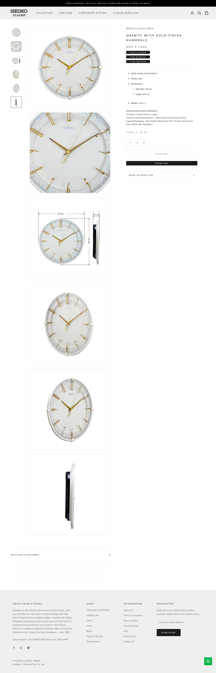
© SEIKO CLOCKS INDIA (26, 661)
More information (141, 175)
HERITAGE (65, 13)
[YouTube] (28, 647)
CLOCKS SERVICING (126, 13)
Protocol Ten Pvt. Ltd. (34, 664)
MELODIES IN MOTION (98, 610)
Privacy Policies (131, 625)
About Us (128, 610)
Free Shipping (138, 57)
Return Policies (130, 620)
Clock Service (129, 636)
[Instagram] (21, 647)
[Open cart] (206, 13)
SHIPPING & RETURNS (25, 555)
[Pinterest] (145, 132)
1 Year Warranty (138, 61)
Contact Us (128, 641)
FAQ (125, 631)
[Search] (199, 13)
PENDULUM (92, 615)
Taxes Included (138, 52)
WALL (89, 625)
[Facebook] (137, 132)
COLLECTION (44, 13)
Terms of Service (94, 636)
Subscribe (168, 632)
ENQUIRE (161, 163)
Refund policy (93, 641)
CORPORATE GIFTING (93, 13)
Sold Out (161, 154)
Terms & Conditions (133, 615)
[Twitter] (141, 132)
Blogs (89, 631)
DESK (89, 620)
